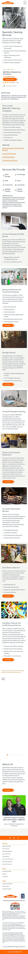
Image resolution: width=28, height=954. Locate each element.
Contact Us (5, 876)
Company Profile (6, 871)
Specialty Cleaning (7, 861)
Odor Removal (14, 204)
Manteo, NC (7, 97)
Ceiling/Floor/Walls (7, 202)
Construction (5, 856)
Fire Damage (5, 848)
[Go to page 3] (11, 755)
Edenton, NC (22, 97)
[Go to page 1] (7, 755)
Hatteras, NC (14, 97)
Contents (4, 207)
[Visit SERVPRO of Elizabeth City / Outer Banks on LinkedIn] (10, 838)
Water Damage (6, 846)
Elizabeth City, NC (5, 95)
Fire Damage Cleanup (9, 160)
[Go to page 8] (19, 755)
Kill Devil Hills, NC (14, 99)
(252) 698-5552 (9, 79)
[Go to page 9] (20, 755)
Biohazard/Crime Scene (18, 197)
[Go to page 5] (14, 755)
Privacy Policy (5, 886)
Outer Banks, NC (15, 95)
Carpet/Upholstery (13, 200)
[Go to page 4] (12, 755)
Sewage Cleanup (6, 197)
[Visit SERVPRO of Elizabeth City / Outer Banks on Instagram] (14, 838)
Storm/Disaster (6, 854)
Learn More (8, 325)
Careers (4, 874)
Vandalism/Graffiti (17, 206)
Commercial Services (9, 153)
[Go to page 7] (17, 755)
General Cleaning (7, 864)
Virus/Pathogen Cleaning (9, 199)
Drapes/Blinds (6, 204)
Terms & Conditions (7, 883)
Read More (8, 790)
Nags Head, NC (5, 99)
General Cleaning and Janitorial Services (13, 149)
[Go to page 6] (16, 755)
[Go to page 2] (9, 755)
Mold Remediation (8, 157)
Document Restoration (19, 202)
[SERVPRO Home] (7, 3)
